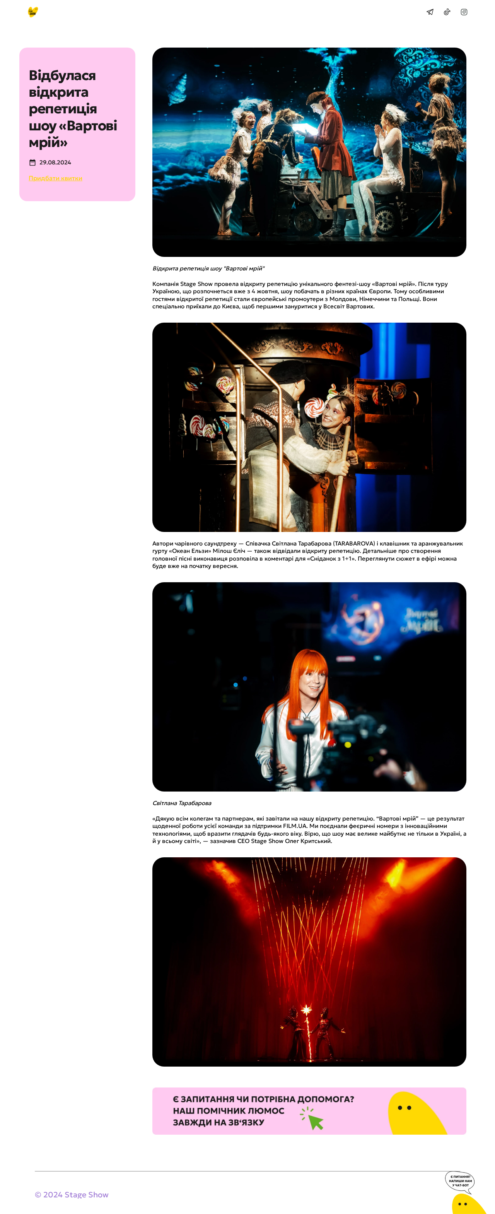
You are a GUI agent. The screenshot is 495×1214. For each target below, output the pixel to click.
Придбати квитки (55, 178)
